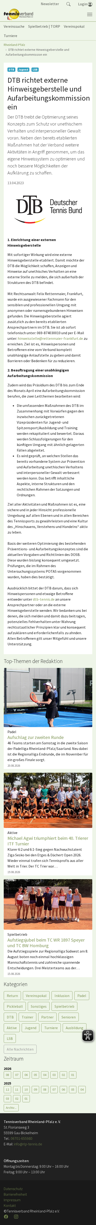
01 (72, 1075)
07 (16, 1075)
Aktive (12, 1027)
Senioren (69, 1017)
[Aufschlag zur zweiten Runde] (48, 697)
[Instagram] (16, 1216)
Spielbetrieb (64, 1006)
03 (54, 1075)
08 (7, 1075)
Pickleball (15, 1006)
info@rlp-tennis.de (27, 1144)
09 (35, 1089)
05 (35, 1075)
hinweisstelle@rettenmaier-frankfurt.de (50, 338)
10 (26, 1089)
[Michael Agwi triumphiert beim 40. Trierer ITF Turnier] (48, 799)
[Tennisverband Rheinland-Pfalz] (18, 14)
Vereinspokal (36, 995)
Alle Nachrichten (20, 1049)
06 (26, 1075)
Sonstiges (39, 1006)
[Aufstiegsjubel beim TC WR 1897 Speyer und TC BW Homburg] (48, 904)
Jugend (30, 1027)
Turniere (51, 1027)
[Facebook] (6, 1216)
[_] (48, 209)
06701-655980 (21, 1138)
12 (7, 1089)
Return (12, 995)
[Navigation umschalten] (89, 14)
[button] (68, 3)
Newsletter (50, 3)
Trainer (27, 1017)
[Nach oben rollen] (86, 1215)
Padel (81, 995)
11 (16, 1089)
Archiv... (11, 1108)
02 (63, 1075)
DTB (10, 1017)
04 (44, 1075)
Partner (47, 1017)
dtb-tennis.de (44, 599)
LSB (10, 1038)
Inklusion (62, 995)
